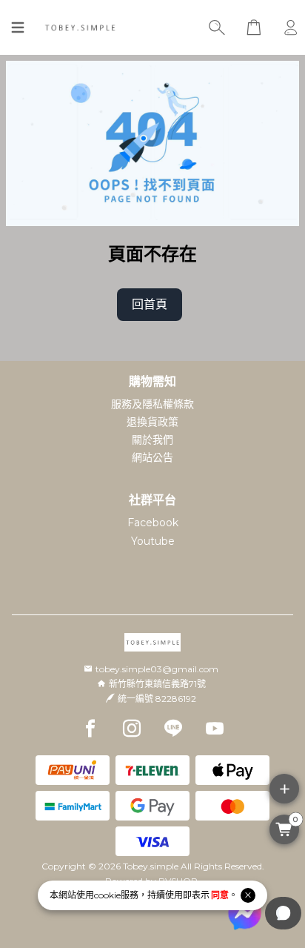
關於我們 (152, 439)
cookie (107, 895)
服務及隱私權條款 (152, 404)
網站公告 (152, 457)
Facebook (152, 522)
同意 (220, 895)
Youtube (153, 541)
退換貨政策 (152, 421)
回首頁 (149, 304)
